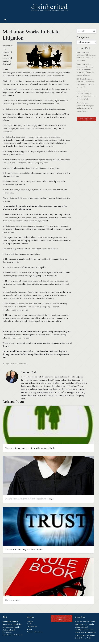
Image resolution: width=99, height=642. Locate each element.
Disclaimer (91, 635)
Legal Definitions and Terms (16, 364)
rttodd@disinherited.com (84, 630)
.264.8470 (86, 633)
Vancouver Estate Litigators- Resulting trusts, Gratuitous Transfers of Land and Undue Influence (86, 69)
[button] (86, 119)
